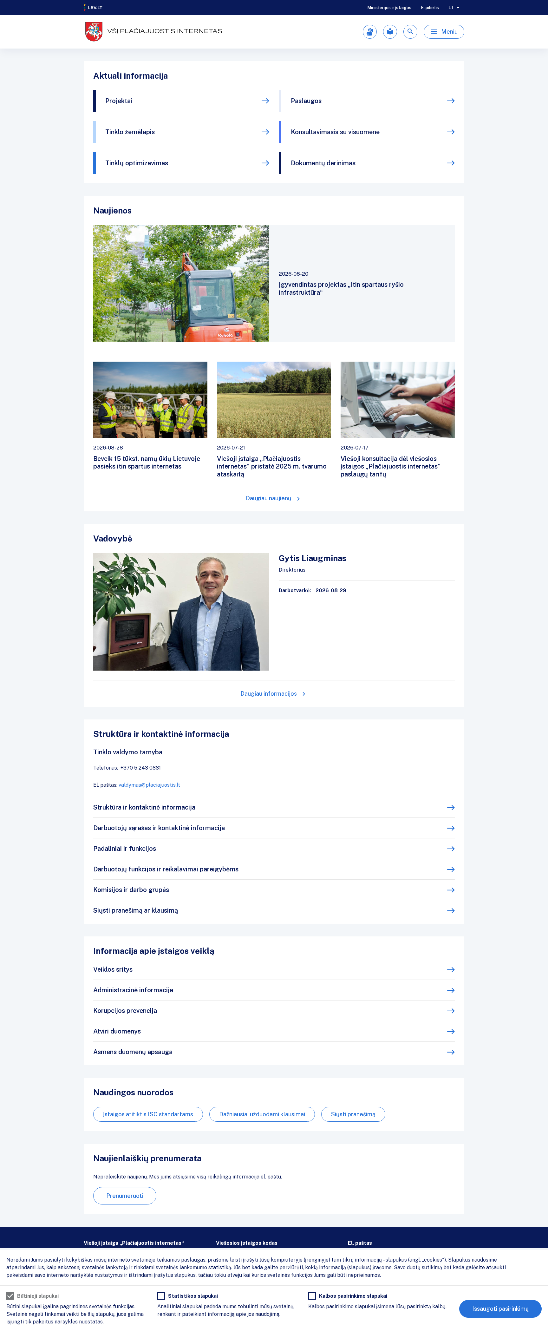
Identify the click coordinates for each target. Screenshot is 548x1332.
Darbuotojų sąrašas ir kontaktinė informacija (159, 828)
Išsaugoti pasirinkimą (500, 1308)
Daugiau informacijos (268, 693)
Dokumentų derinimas (323, 163)
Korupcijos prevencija (125, 1010)
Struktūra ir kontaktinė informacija (144, 807)
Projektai (118, 101)
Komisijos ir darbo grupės (131, 890)
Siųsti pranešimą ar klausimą (135, 910)
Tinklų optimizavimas (136, 163)
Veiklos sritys (113, 969)
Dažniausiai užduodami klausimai (262, 1114)
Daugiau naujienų (268, 498)
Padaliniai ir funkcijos (124, 848)
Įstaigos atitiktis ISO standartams (148, 1114)
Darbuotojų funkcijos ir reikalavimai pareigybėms (165, 869)
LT (451, 7)
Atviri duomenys (117, 1031)
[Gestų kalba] (370, 32)
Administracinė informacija (133, 990)
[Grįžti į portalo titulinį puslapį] (93, 7)
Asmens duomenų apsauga (133, 1052)
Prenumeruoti (124, 1195)
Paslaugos (306, 101)
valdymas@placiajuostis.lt (149, 785)
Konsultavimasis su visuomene (335, 132)
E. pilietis (430, 7)
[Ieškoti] (410, 32)
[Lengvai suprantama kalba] (390, 32)
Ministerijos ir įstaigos (389, 7)
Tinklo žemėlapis (130, 132)
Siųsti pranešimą (353, 1114)
